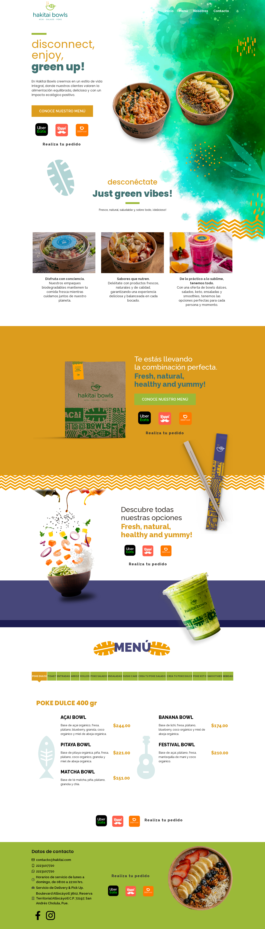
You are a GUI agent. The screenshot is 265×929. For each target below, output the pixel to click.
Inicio (169, 11)
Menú (183, 11)
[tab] (39, 676)
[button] (62, 111)
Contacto (221, 11)
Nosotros (200, 11)
